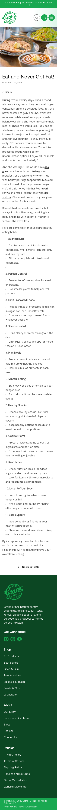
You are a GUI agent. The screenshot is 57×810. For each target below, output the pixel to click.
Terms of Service (14, 761)
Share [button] (9, 92)
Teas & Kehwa (12, 675)
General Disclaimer (16, 787)
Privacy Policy (12, 755)
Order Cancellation (16, 780)
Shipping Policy (13, 767)
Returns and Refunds (17, 774)
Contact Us (11, 737)
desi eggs (36, 171)
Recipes (8, 731)
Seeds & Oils (12, 688)
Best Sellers (11, 663)
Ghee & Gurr (11, 669)
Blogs (7, 725)
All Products (11, 656)
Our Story (10, 712)
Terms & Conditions (28, 807)
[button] (51, 17)
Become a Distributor (17, 718)
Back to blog (31, 567)
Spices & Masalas (15, 682)
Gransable (10, 695)
